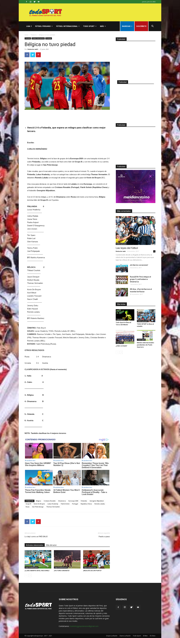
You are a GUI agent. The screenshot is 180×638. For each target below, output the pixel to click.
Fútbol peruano (43, 26)
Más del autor (51, 545)
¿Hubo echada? (121, 346)
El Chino (152, 636)
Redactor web (121, 251)
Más (102, 26)
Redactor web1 (33, 49)
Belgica (38, 501)
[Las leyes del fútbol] (135, 230)
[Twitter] (34, 1)
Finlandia (84, 501)
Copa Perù (119, 343)
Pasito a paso (104, 536)
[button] (152, 26)
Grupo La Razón (111, 636)
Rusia (27, 507)
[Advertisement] (67, 116)
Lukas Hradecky (53, 504)
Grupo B (28, 504)
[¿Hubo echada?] (125, 337)
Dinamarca (62, 501)
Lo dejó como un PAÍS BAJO (36, 536)
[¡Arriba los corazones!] (122, 268)
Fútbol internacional (67, 26)
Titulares (34, 35)
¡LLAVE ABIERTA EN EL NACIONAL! (37, 570)
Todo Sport (89, 26)
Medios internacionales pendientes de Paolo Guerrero (145, 345)
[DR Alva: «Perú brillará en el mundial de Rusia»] (122, 292)
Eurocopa (48, 38)
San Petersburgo (38, 507)
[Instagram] (30, 1)
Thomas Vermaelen (53, 507)
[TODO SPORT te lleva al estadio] (146, 315)
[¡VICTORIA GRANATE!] (67, 559)
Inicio (26, 35)
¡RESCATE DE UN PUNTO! (92, 570)
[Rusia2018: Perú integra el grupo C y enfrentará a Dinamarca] (122, 280)
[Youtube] (38, 1)
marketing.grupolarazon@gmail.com (84, 626)
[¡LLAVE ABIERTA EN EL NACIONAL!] (38, 559)
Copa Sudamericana (31, 567)
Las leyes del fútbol (127, 248)
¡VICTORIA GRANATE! (62, 570)
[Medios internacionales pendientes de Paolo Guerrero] (146, 335)
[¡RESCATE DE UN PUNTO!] (96, 559)
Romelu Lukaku (100, 504)
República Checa (86, 504)
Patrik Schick (65, 504)
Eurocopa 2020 (73, 501)
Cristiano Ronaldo (50, 501)
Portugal (75, 504)
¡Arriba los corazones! (139, 265)
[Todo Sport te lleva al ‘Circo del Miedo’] (125, 315)
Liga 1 (29, 26)
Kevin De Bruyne (39, 504)
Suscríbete (141, 26)
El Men (145, 636)
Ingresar (126, 26)
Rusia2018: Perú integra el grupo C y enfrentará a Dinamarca (140, 279)
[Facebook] (26, 1)
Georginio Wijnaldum (97, 501)
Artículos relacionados (34, 545)
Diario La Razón (125, 636)
